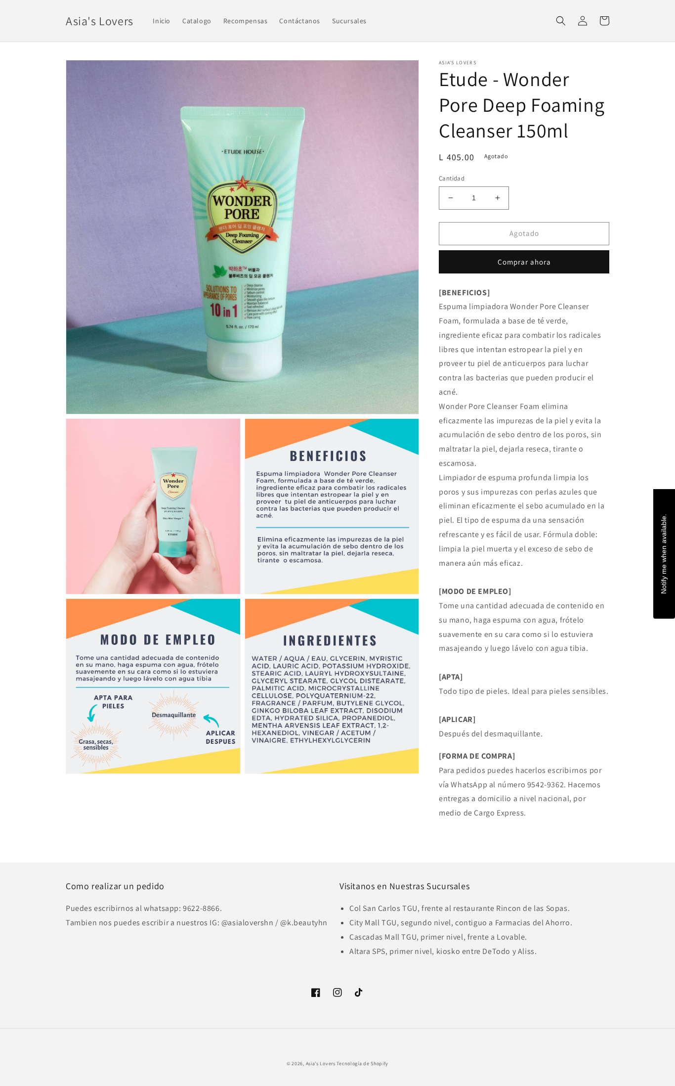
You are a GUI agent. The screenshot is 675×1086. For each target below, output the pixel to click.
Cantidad (451, 178)
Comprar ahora (524, 262)
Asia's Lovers (321, 1063)
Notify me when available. (664, 554)
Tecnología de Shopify (362, 1063)
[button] (561, 21)
